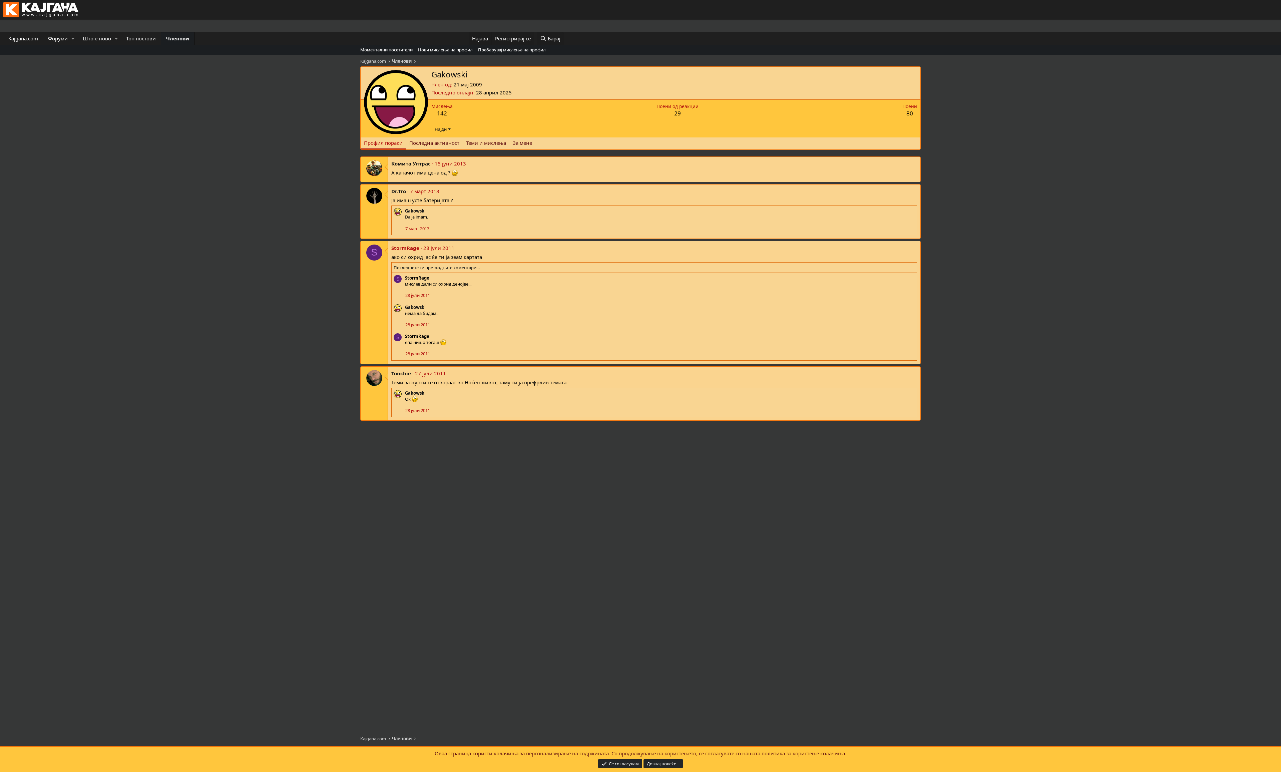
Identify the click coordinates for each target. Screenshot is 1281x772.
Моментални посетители (386, 50)
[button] (73, 38)
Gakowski (415, 211)
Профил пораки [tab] (383, 142)
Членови (177, 38)
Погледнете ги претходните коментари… (437, 268)
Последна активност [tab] (434, 142)
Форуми (58, 38)
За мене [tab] (522, 142)
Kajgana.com (23, 38)
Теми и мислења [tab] (486, 142)
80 (909, 113)
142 (442, 113)
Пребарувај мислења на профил (512, 50)
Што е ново (97, 38)
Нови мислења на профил (445, 50)
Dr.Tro (398, 191)
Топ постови (141, 38)
